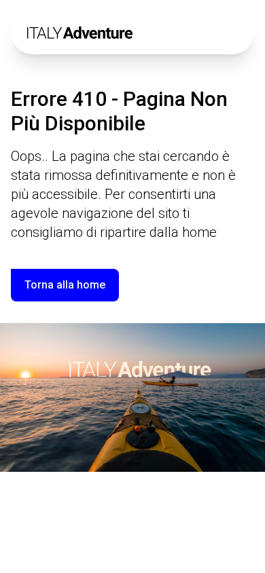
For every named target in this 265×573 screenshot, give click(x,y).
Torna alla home (64, 284)
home (199, 232)
